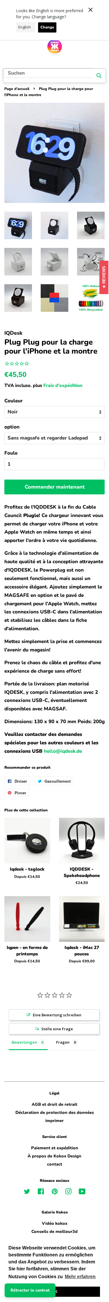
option (11, 427)
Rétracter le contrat (30, 1290)
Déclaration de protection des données (54, 1112)
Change (47, 27)
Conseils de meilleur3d (54, 1231)
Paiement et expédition (54, 1148)
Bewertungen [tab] (24, 1042)
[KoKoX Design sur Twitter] (27, 1192)
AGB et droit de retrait (54, 1104)
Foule (10, 453)
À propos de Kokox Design (54, 1156)
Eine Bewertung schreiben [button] (57, 1015)
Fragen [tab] (62, 1042)
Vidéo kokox (54, 1223)
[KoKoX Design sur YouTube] (82, 1192)
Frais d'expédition (63, 385)
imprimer (54, 1120)
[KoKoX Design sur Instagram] (68, 1192)
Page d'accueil (16, 88)
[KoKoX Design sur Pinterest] (54, 1192)
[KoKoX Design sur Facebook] (40, 1192)
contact (54, 1164)
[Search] (99, 76)
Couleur (13, 400)
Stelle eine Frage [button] (57, 1028)
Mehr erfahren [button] (80, 1276)
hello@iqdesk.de (63, 751)
